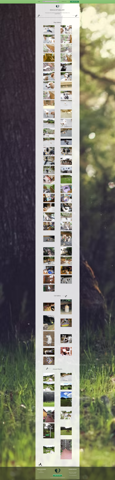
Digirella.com (63, 477)
